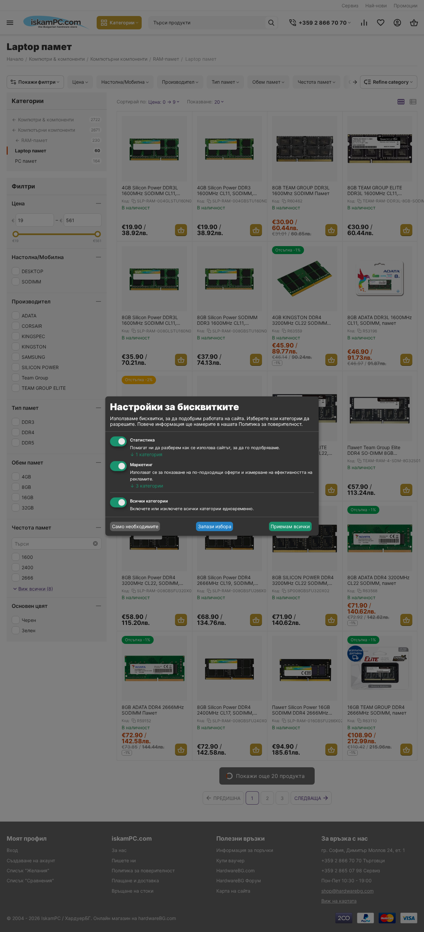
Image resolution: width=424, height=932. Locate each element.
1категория (146, 454)
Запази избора (214, 526)
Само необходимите (135, 526)
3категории (146, 486)
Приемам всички (290, 526)
